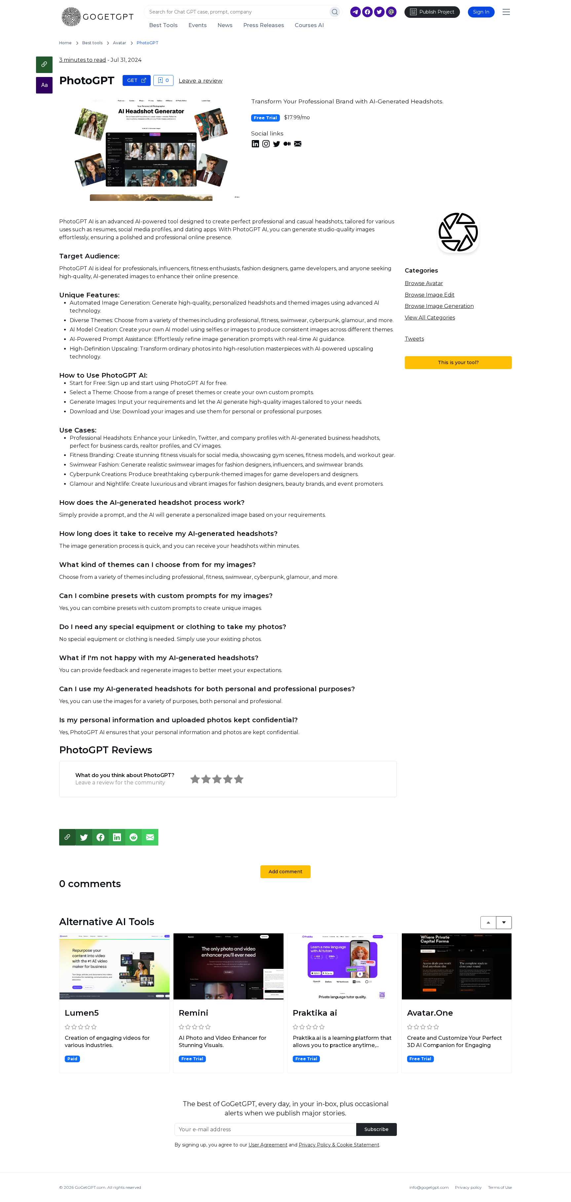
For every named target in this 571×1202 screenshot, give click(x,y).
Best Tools (163, 25)
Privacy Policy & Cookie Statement (339, 1145)
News (225, 25)
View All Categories (430, 318)
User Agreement (267, 1145)
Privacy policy (468, 1187)
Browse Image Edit (430, 295)
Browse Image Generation (439, 306)
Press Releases (263, 25)
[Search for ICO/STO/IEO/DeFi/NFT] (334, 12)
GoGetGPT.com (90, 1187)
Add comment (285, 872)
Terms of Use (500, 1187)
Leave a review (200, 80)
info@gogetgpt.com (429, 1187)
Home (65, 42)
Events (197, 25)
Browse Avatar (424, 283)
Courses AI (309, 25)
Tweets (414, 339)
